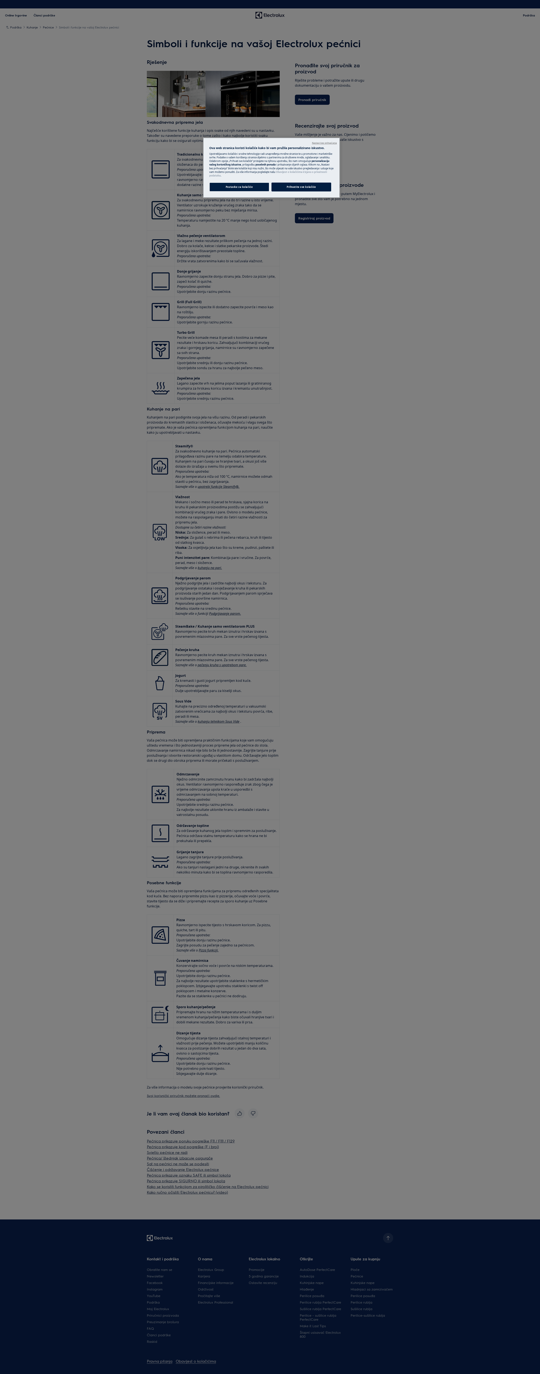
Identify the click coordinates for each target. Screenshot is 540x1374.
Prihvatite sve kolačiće (301, 186)
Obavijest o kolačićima (289, 172)
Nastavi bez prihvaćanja (324, 142)
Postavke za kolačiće (239, 186)
